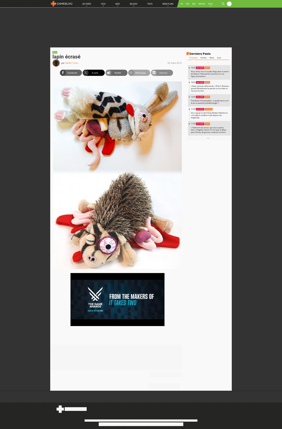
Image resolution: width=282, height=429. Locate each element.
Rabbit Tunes (71, 62)
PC (182, 4)
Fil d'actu (193, 57)
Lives (219, 57)
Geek (117, 4)
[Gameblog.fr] (62, 3)
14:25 (210, 86)
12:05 (210, 100)
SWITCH (201, 4)
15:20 (210, 71)
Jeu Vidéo (86, 4)
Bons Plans (167, 4)
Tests (149, 4)
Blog (55, 52)
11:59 (209, 113)
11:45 (208, 127)
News (212, 57)
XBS (193, 4)
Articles (203, 57)
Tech (103, 4)
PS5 (187, 4)
